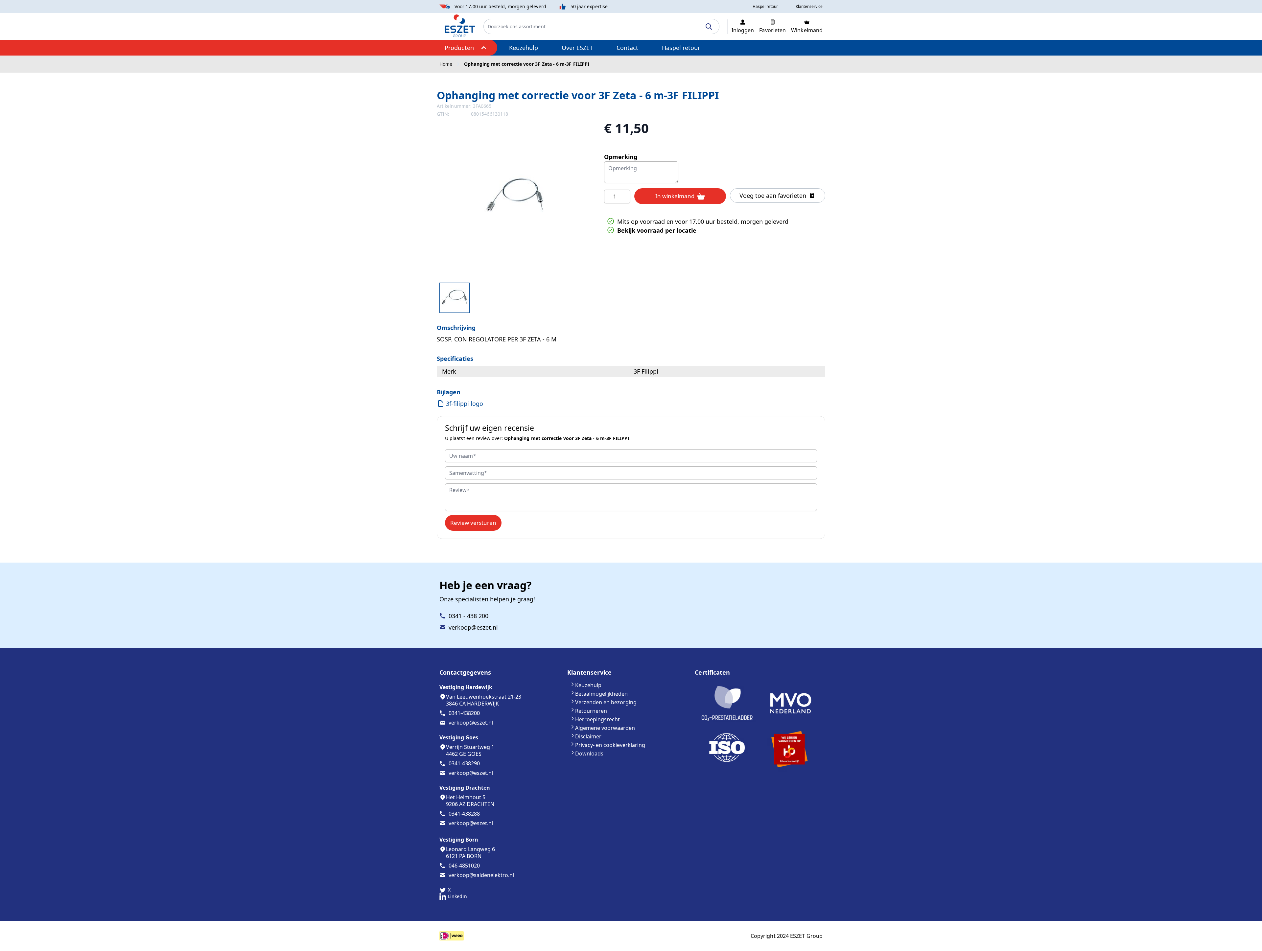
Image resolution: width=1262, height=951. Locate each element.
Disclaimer (588, 736)
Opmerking (620, 157)
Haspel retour (681, 48)
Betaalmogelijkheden (601, 693)
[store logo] (460, 25)
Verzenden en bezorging (606, 702)
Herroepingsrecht (597, 719)
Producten (459, 48)
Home (445, 64)
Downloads (589, 753)
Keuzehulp (523, 48)
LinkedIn (457, 896)
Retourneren (591, 710)
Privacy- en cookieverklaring (610, 745)
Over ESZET (577, 48)
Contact (627, 48)
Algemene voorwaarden (605, 728)
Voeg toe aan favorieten (772, 195)
